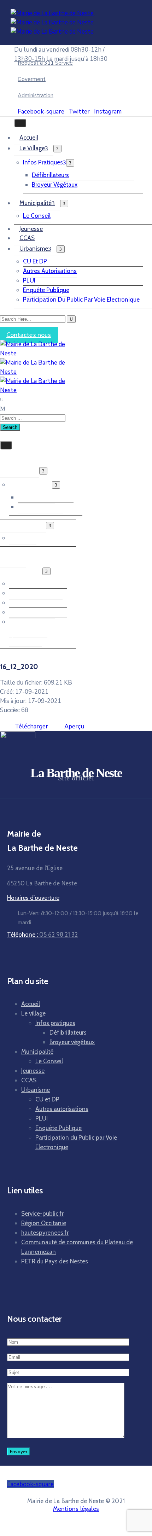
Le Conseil (37, 215)
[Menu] (57, 148)
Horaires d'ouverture (33, 897)
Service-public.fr (42, 1213)
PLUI (29, 280)
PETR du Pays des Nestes (54, 1261)
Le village (32, 148)
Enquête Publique (46, 289)
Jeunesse (31, 228)
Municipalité (35, 202)
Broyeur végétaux (54, 184)
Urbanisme (33, 248)
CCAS (27, 238)
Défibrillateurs (50, 175)
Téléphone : (42, 934)
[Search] (71, 319)
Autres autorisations (50, 270)
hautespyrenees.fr (45, 1232)
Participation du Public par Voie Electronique (81, 299)
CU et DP (35, 261)
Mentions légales (76, 1508)
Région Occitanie (43, 1223)
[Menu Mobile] (20, 123)
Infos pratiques (43, 162)
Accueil (28, 137)
